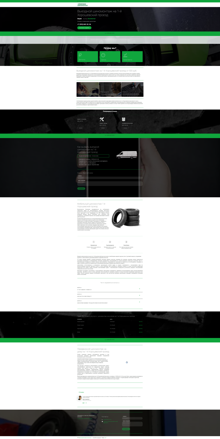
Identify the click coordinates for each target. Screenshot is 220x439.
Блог (112, 4)
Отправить (126, 429)
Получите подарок (84, 27)
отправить (81, 188)
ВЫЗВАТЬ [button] (141, 325)
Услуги (107, 4)
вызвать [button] (141, 321)
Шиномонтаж (99, 4)
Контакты (123, 4)
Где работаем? (132, 4)
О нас (117, 4)
